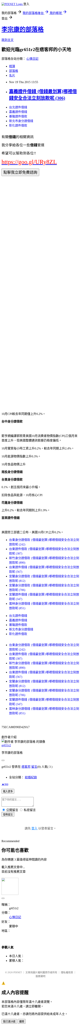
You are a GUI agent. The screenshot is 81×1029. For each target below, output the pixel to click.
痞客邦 (26, 766)
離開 (21, 1021)
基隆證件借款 (18, 116)
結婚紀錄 (31, 777)
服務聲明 (40, 976)
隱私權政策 (67, 972)
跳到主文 (8, 40)
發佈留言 (8, 814)
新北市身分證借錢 (21, 121)
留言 (34, 766)
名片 (12, 75)
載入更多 (8, 791)
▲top (5, 784)
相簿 (12, 66)
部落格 (13, 70)
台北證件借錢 (18, 107)
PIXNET (17, 972)
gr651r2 (6, 745)
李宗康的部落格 (23, 29)
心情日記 (32, 58)
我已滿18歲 (9, 1021)
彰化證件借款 (18, 125)
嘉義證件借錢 (18, 111)
